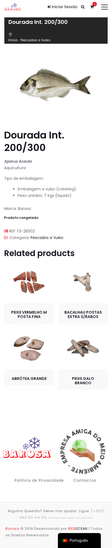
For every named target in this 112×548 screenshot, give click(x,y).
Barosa (12, 528)
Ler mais (83, 282)
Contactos (84, 480)
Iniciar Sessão (64, 7)
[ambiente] (81, 451)
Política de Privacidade (39, 480)
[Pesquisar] (83, 7)
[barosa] (28, 451)
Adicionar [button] (29, 283)
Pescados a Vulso (35, 40)
